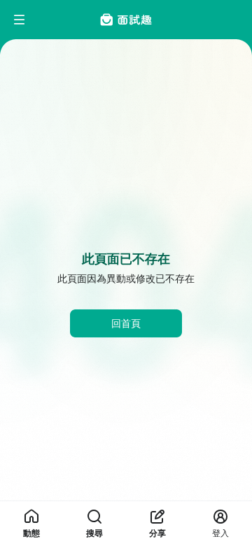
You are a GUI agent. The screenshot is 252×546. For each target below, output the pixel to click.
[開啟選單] (20, 20)
